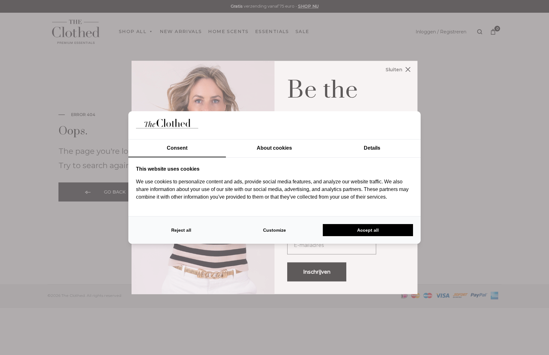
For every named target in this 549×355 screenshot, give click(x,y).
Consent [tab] (177, 148)
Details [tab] (372, 148)
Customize (274, 230)
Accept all (368, 230)
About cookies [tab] (274, 148)
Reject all (181, 230)
